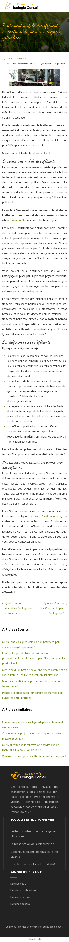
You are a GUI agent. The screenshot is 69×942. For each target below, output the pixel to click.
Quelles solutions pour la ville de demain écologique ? (34, 756)
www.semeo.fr (16, 220)
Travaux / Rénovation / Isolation (18, 58)
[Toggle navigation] (62, 6)
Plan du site (35, 939)
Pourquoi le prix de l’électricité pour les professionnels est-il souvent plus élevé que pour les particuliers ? (33, 658)
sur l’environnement (48, 516)
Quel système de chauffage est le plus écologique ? (52, 608)
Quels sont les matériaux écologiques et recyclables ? (18, 608)
